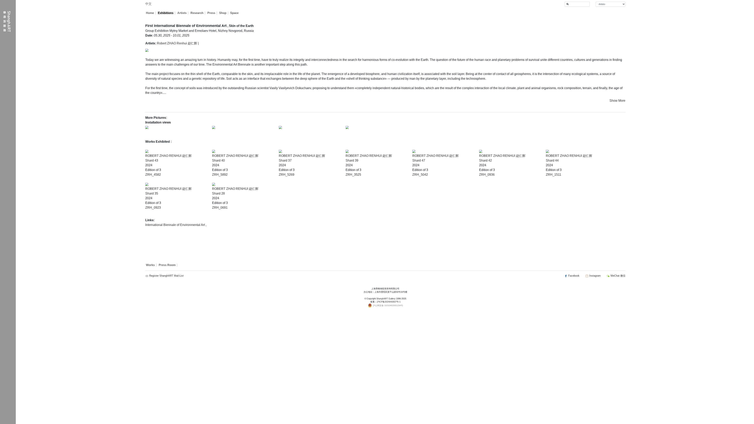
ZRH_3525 (353, 174)
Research (196, 13)
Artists (182, 13)
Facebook (573, 275)
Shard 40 (218, 160)
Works (150, 265)
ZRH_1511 (553, 174)
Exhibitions (165, 13)
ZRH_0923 (153, 207)
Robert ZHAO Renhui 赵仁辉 (177, 43)
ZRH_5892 (220, 174)
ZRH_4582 (153, 174)
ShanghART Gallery (385, 298)
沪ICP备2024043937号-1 (389, 302)
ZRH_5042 (420, 174)
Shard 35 (151, 193)
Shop (222, 13)
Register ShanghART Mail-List (166, 275)
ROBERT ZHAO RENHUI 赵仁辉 (168, 155)
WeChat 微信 (617, 275)
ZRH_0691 (220, 207)
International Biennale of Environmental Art (175, 225)
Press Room (167, 265)
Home (150, 13)
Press (211, 13)
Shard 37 (285, 160)
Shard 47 (418, 160)
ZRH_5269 (286, 174)
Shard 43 (151, 160)
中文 (148, 3)
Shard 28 (218, 193)
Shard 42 (485, 160)
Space (234, 13)
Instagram (594, 275)
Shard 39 (352, 160)
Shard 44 (552, 160)
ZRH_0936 (487, 174)
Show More (617, 100)
